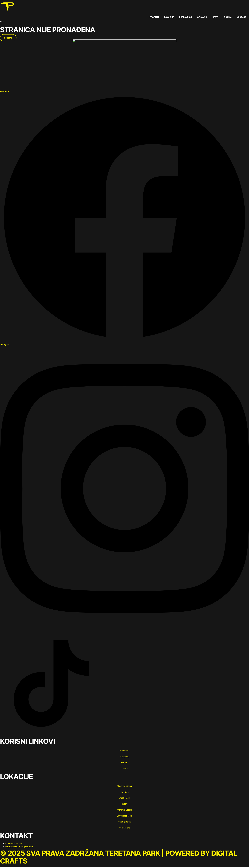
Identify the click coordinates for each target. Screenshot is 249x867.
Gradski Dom (124, 798)
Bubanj (124, 804)
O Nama (228, 17)
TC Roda (125, 792)
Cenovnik (202, 17)
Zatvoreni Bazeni (124, 816)
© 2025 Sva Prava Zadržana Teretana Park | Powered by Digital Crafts (118, 857)
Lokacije (169, 17)
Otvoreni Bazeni (124, 810)
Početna (154, 17)
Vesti (215, 17)
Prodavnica (185, 17)
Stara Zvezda (124, 822)
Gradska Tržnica (124, 786)
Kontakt (241, 17)
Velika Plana (124, 828)
